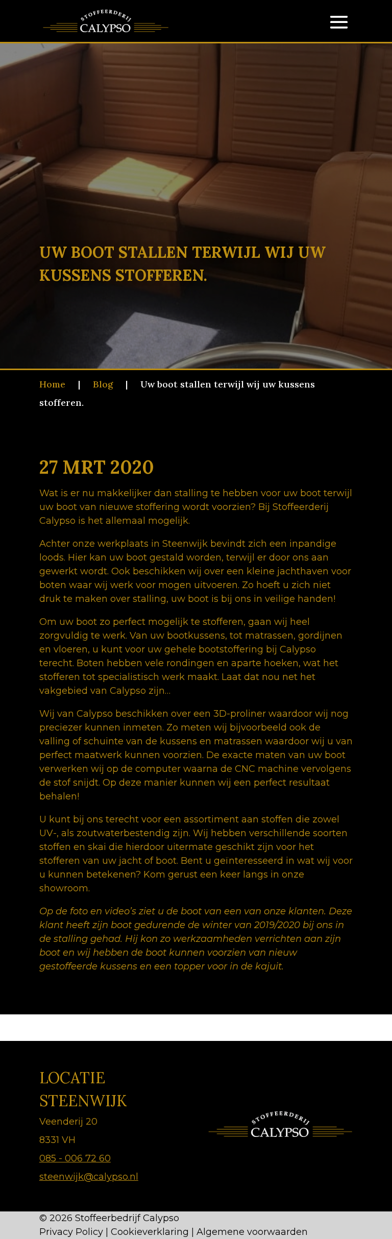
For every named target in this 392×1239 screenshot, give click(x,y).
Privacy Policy (71, 1231)
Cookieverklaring (150, 1231)
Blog (103, 384)
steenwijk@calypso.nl (88, 1176)
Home (52, 384)
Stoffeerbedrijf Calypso (127, 1218)
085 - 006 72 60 (75, 1158)
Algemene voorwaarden (252, 1231)
